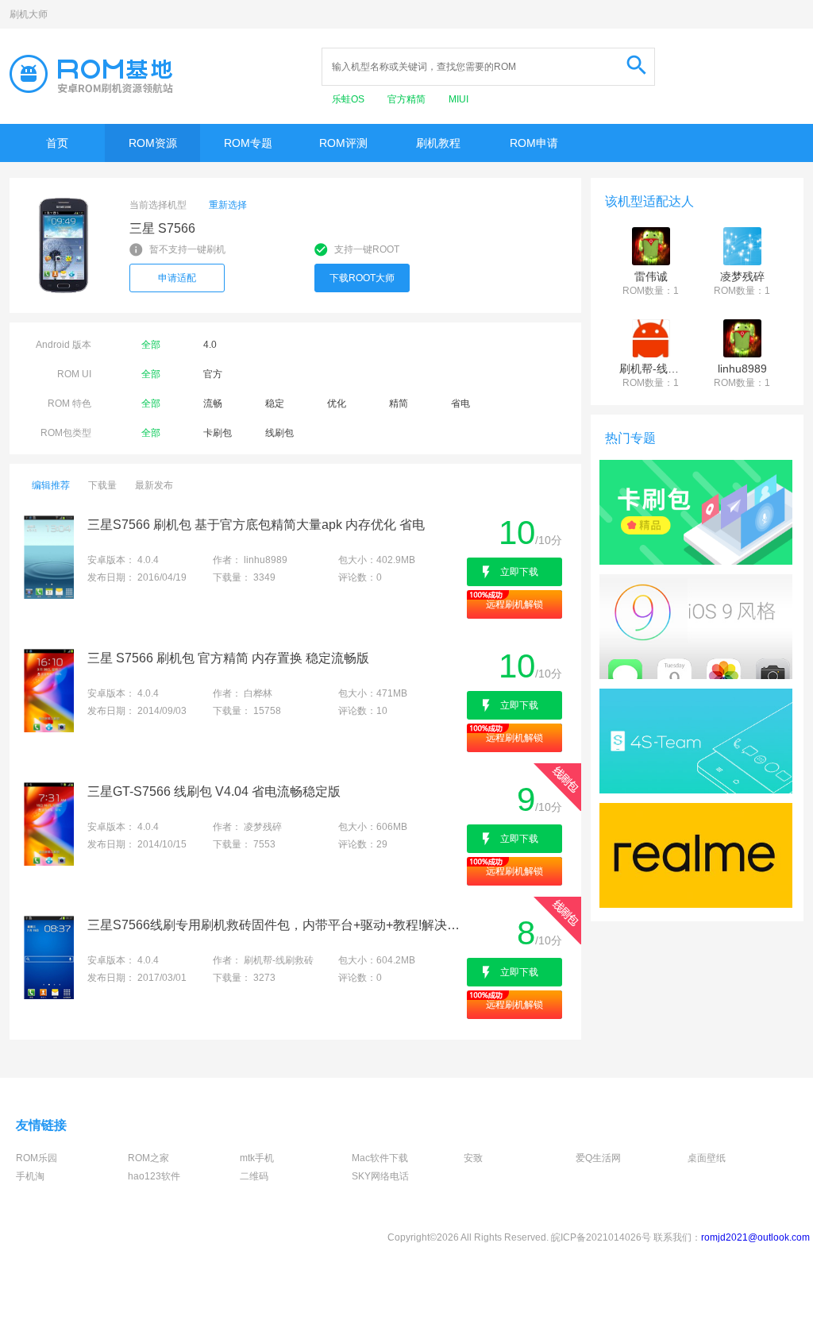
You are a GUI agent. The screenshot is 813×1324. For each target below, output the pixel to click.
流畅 (212, 403)
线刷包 (279, 432)
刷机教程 (438, 143)
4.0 (210, 344)
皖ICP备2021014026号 (601, 1237)
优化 (336, 403)
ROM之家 (148, 1158)
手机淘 (30, 1176)
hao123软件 (154, 1176)
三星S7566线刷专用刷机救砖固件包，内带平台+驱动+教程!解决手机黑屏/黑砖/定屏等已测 (275, 925)
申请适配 (177, 278)
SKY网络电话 (380, 1176)
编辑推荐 (51, 485)
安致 (473, 1158)
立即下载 (519, 571)
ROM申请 (534, 143)
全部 (150, 344)
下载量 (102, 485)
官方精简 (407, 99)
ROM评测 (343, 143)
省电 (460, 403)
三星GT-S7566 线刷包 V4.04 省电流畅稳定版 (214, 791)
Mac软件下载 (380, 1158)
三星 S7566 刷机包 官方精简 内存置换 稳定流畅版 (228, 658)
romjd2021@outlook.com (755, 1237)
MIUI (458, 99)
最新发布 (154, 485)
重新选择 (228, 204)
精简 (398, 403)
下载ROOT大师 (362, 278)
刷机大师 (29, 14)
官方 (212, 374)
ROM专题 (248, 143)
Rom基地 (91, 74)
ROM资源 (153, 143)
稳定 (274, 403)
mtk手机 (257, 1158)
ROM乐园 (36, 1158)
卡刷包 (217, 432)
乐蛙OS (349, 99)
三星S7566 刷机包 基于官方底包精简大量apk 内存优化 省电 (256, 524)
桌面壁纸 (707, 1158)
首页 (57, 143)
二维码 (254, 1176)
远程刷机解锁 (514, 604)
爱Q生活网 (598, 1158)
